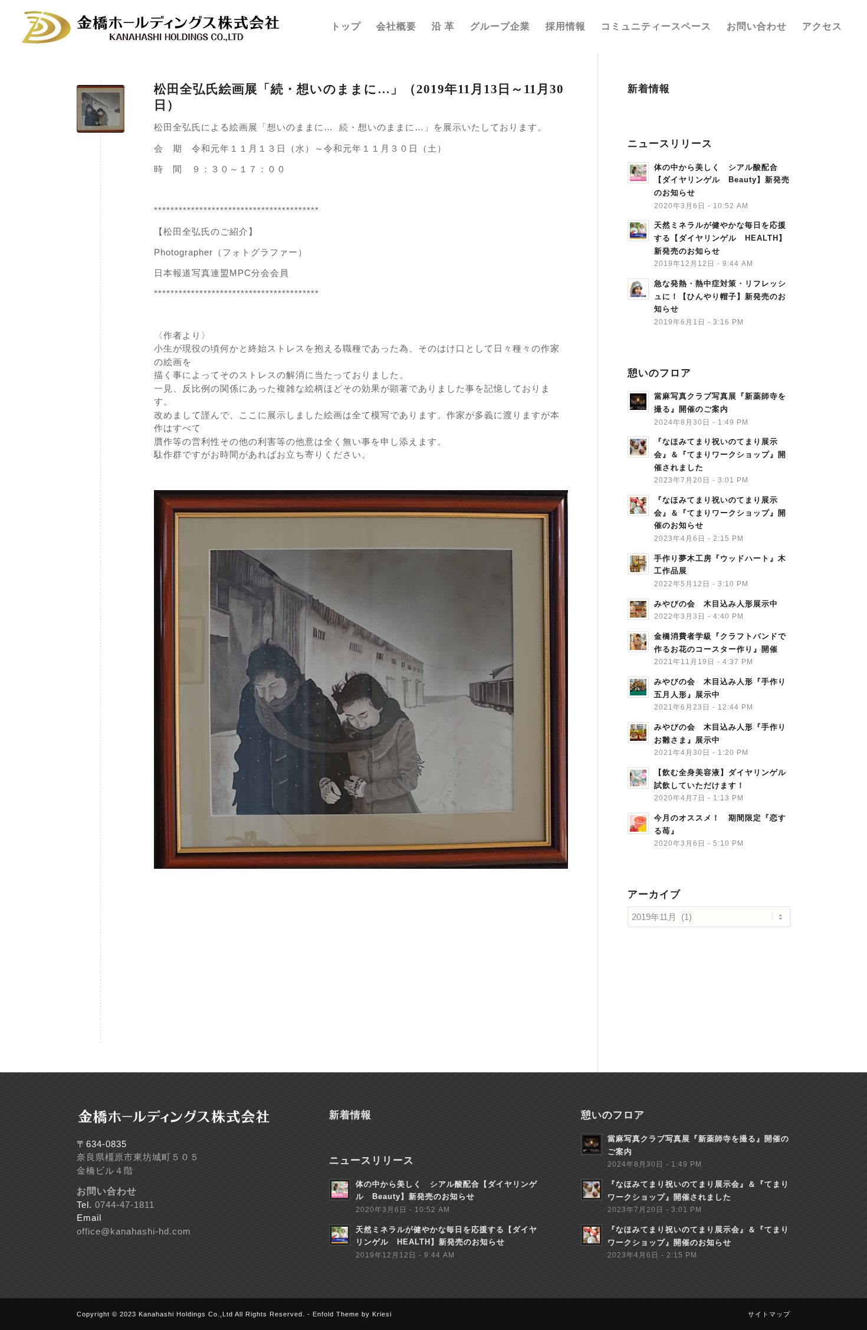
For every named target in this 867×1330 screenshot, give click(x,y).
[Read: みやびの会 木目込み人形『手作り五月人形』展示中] (638, 687)
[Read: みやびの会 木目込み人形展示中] (638, 609)
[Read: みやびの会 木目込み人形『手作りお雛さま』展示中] (638, 732)
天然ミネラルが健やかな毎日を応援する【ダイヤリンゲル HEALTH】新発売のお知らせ (720, 238)
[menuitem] (346, 26)
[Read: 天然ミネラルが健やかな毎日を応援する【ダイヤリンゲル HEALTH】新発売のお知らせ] (638, 230)
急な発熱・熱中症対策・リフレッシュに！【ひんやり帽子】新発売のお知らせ (720, 296)
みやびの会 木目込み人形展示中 (716, 603)
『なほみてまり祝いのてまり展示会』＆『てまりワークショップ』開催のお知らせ (720, 512)
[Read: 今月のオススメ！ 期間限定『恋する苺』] (638, 823)
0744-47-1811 (125, 1205)
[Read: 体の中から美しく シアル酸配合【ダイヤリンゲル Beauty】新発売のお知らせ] (638, 172)
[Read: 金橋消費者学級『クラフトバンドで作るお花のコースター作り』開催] (638, 641)
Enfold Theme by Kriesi (352, 1314)
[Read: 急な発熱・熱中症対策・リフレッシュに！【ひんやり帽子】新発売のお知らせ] (638, 289)
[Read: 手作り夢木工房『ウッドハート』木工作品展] (638, 563)
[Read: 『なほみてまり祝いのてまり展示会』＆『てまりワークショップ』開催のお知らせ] (638, 505)
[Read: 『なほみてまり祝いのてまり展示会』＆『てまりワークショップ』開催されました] (638, 447)
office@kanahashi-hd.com (134, 1231)
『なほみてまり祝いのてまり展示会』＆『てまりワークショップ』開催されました (720, 454)
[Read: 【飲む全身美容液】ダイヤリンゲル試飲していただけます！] (638, 778)
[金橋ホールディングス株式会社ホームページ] (152, 26)
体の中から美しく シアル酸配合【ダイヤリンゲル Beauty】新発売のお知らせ (722, 180)
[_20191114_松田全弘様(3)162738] (100, 109)
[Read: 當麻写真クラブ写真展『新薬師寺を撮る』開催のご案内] (638, 401)
